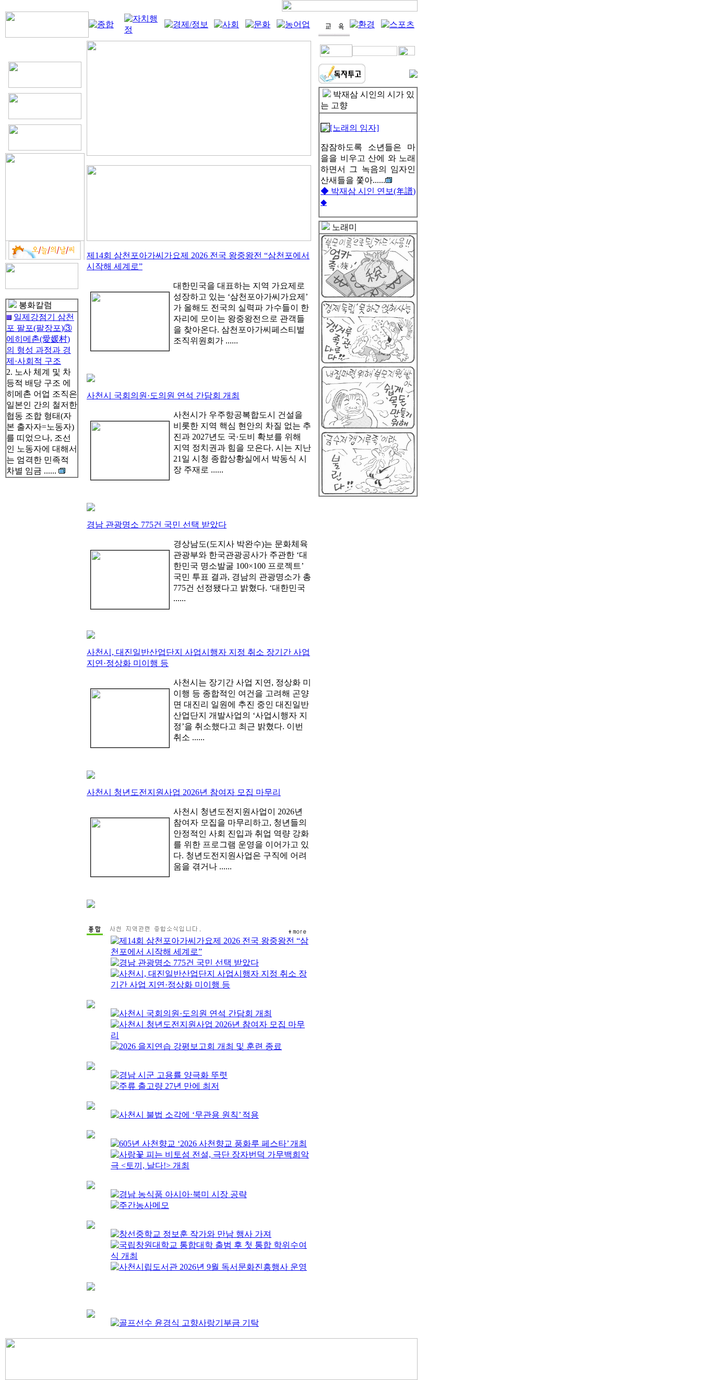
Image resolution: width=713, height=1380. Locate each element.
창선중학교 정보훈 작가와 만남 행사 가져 (195, 1233)
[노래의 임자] (354, 127)
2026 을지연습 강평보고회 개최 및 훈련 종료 (200, 1046)
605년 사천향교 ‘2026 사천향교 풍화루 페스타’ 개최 (213, 1143)
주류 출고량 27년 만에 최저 (169, 1086)
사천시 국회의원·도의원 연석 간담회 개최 (163, 395)
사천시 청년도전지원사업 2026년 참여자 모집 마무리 (184, 792)
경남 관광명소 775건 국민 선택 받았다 (157, 524)
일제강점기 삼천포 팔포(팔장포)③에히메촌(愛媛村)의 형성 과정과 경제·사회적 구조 (40, 339)
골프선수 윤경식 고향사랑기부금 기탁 (189, 1322)
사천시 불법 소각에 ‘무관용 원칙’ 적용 (189, 1114)
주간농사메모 (144, 1205)
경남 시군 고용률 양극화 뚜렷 (173, 1075)
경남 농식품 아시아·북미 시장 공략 (183, 1194)
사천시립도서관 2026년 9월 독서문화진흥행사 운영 (213, 1266)
